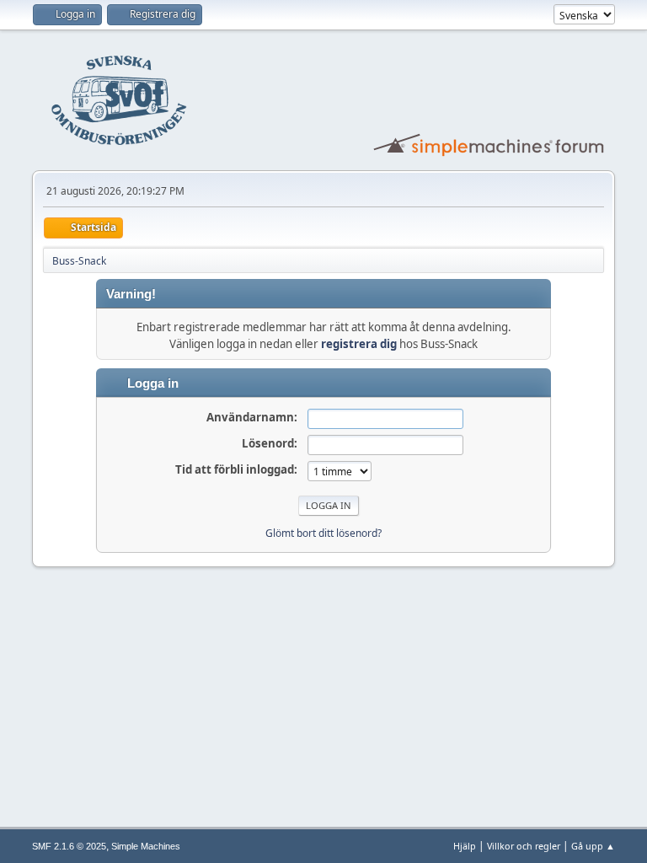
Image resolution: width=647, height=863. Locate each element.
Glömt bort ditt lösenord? (323, 533)
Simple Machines (145, 846)
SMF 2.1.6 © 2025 (69, 846)
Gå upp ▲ (593, 845)
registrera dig (359, 343)
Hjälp (464, 845)
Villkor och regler (523, 845)
